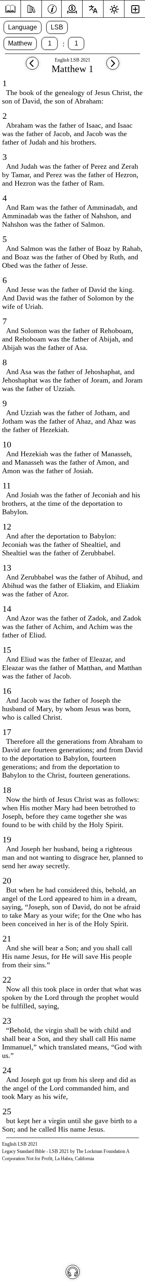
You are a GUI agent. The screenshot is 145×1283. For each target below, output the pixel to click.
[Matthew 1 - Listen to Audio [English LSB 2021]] (73, 1272)
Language (22, 27)
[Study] (31, 8)
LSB (57, 27)
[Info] (52, 8)
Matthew (20, 43)
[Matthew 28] (32, 67)
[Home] (10, 9)
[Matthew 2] (113, 67)
